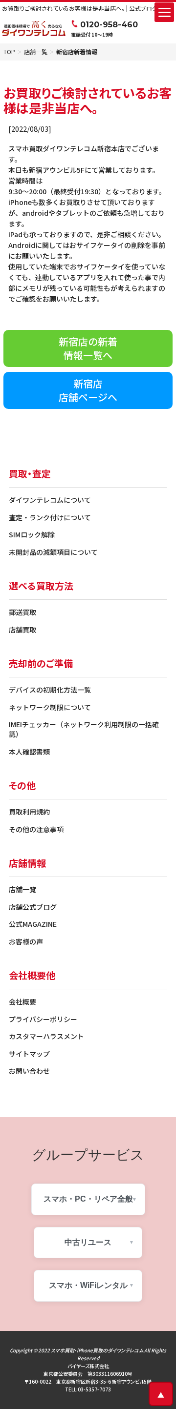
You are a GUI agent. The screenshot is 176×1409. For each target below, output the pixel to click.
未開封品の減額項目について (53, 552)
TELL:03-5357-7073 (88, 1389)
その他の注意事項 (36, 829)
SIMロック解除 (32, 534)
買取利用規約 (29, 812)
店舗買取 (22, 629)
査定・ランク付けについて (50, 517)
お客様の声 (26, 941)
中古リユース (88, 1242)
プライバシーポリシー (43, 1019)
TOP (9, 52)
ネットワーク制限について (50, 707)
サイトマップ (29, 1054)
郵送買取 (22, 612)
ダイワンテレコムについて (50, 500)
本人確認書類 (29, 751)
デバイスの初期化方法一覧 (50, 689)
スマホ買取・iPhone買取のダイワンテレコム (97, 1350)
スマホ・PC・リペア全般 (88, 1199)
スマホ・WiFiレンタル (88, 1285)
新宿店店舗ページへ (88, 390)
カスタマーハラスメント (46, 1036)
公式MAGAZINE (33, 924)
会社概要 (22, 1001)
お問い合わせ (29, 1071)
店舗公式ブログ (33, 907)
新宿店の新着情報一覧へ (88, 348)
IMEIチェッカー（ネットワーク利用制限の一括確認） (84, 729)
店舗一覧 (35, 52)
